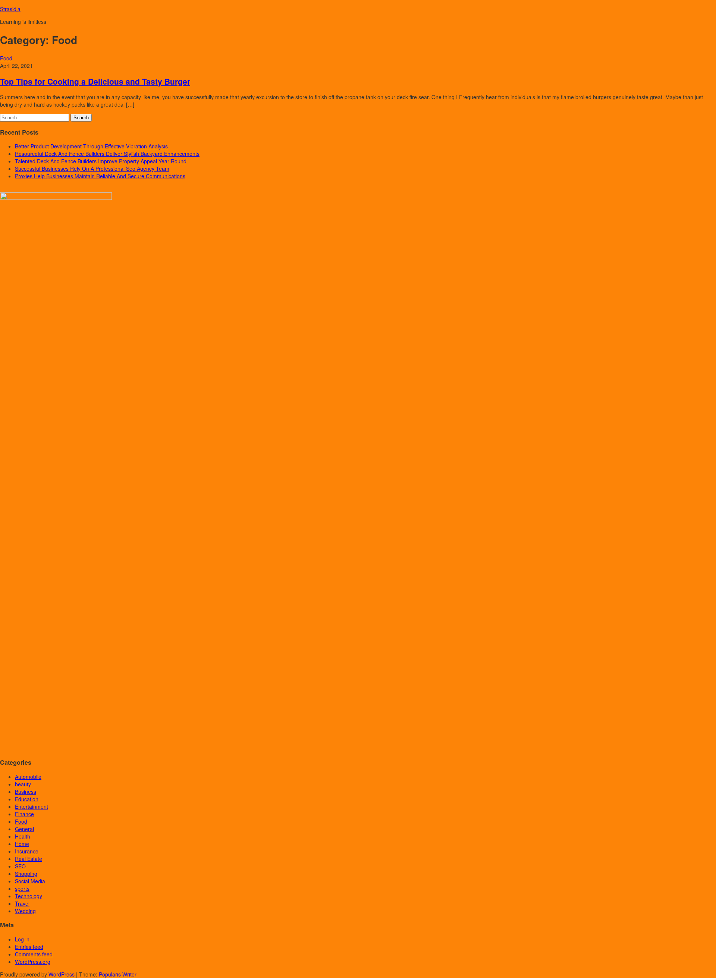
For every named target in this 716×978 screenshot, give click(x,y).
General (24, 829)
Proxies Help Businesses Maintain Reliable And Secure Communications (100, 176)
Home (22, 844)
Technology (28, 896)
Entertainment (31, 806)
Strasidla (10, 9)
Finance (24, 814)
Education (26, 799)
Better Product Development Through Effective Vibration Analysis (91, 146)
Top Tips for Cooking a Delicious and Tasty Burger (95, 81)
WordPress (61, 974)
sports (22, 888)
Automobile (28, 776)
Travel (22, 903)
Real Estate (28, 858)
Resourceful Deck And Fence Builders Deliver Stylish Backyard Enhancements (107, 153)
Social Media (30, 881)
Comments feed (34, 954)
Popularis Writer (117, 974)
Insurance (26, 851)
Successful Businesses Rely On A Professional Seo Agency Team (92, 168)
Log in (22, 939)
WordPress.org (32, 961)
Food (6, 58)
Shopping (26, 873)
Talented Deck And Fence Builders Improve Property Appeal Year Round (100, 161)
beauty (23, 784)
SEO (20, 866)
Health (22, 836)
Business (25, 791)
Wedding (25, 911)
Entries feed (29, 946)
